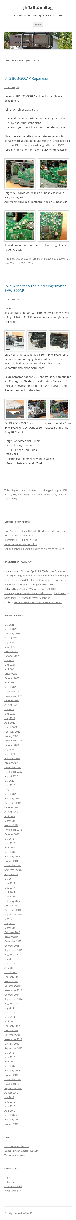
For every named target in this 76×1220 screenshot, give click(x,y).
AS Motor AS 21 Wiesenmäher (20, 544)
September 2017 (13, 869)
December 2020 (12, 767)
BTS (69, 258)
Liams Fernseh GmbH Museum (21, 1150)
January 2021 (11, 762)
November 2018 (13, 829)
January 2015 (11, 981)
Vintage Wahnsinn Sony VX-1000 (38, 589)
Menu (38, 24)
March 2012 (10, 1115)
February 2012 (12, 1119)
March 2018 (10, 852)
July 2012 (9, 1097)
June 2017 (9, 883)
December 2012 (12, 1079)
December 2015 (12, 941)
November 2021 (13, 740)
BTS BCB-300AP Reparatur (26, 78)
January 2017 (11, 905)
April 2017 (9, 892)
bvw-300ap (10, 263)
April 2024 (9, 669)
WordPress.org (12, 1191)
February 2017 (12, 901)
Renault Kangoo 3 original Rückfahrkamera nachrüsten (34, 548)
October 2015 (11, 945)
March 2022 (10, 727)
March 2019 (10, 820)
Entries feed (10, 1182)
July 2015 (9, 959)
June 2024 (9, 664)
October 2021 (11, 745)
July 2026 (9, 624)
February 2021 (12, 758)
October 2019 (11, 807)
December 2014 (12, 985)
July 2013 (9, 1052)
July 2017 (9, 878)
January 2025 (11, 651)
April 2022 (9, 722)
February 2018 (12, 856)
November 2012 (13, 1083)
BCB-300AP (59, 258)
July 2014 (9, 1008)
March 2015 (10, 972)
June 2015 (9, 963)
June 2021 (9, 754)
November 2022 (13, 696)
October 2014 (11, 994)
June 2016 (9, 919)
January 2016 (11, 936)
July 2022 (9, 709)
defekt (47, 494)
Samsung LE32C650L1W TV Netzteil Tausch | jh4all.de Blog (36, 593)
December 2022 (12, 691)
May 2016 (9, 923)
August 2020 (11, 776)
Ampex (57, 490)
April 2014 (9, 1021)
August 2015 (11, 954)
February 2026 (12, 633)
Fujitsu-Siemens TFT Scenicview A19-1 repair (38, 602)
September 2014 (13, 999)
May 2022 (9, 718)
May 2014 (9, 1017)
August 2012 (11, 1092)
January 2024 (11, 673)
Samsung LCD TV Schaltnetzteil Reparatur (27, 598)
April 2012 (9, 1110)
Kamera (36, 258)
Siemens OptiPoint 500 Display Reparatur (43, 571)
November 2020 (13, 771)
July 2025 (9, 642)
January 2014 (11, 1030)
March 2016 (10, 927)
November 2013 (13, 1039)
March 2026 (10, 629)
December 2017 (12, 865)
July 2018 (9, 838)
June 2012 (9, 1101)
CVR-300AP (37, 494)
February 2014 (12, 1026)
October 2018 (11, 834)
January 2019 (11, 825)
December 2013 (12, 1034)
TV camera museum (15, 1155)
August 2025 (11, 638)
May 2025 (9, 647)
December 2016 (12, 910)
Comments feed (13, 1186)
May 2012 (9, 1106)
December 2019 (12, 803)
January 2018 (11, 861)
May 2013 (9, 1057)
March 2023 (10, 687)
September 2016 (13, 914)
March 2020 (10, 794)
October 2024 (11, 655)
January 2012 (11, 1124)
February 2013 (12, 1070)
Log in (7, 1177)
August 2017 (11, 874)
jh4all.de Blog (38, 7)
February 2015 (12, 976)
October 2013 (11, 1043)
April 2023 (9, 682)
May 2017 (9, 887)
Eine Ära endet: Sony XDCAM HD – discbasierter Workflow (36, 531)
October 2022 (11, 700)
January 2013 (11, 1075)
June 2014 (9, 1012)
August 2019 (11, 812)
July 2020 (9, 780)
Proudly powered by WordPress (20, 1213)
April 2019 (9, 816)
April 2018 (9, 847)
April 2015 (9, 968)
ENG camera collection (16, 1146)
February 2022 (12, 731)
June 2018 (9, 843)
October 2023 (11, 678)
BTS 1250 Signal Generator (18, 535)
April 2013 (9, 1061)
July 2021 (9, 749)
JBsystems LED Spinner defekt (20, 540)
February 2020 (12, 798)
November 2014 (13, 990)
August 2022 (11, 705)
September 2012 (13, 1088)
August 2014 (11, 1003)
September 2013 (13, 1048)
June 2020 (9, 785)
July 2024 (9, 660)
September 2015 (13, 950)
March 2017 (10, 896)
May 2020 (9, 789)
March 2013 (10, 1066)
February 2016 (12, 932)
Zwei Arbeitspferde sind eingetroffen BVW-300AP (35, 288)
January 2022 (11, 736)
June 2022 (9, 713)
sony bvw (57, 494)
